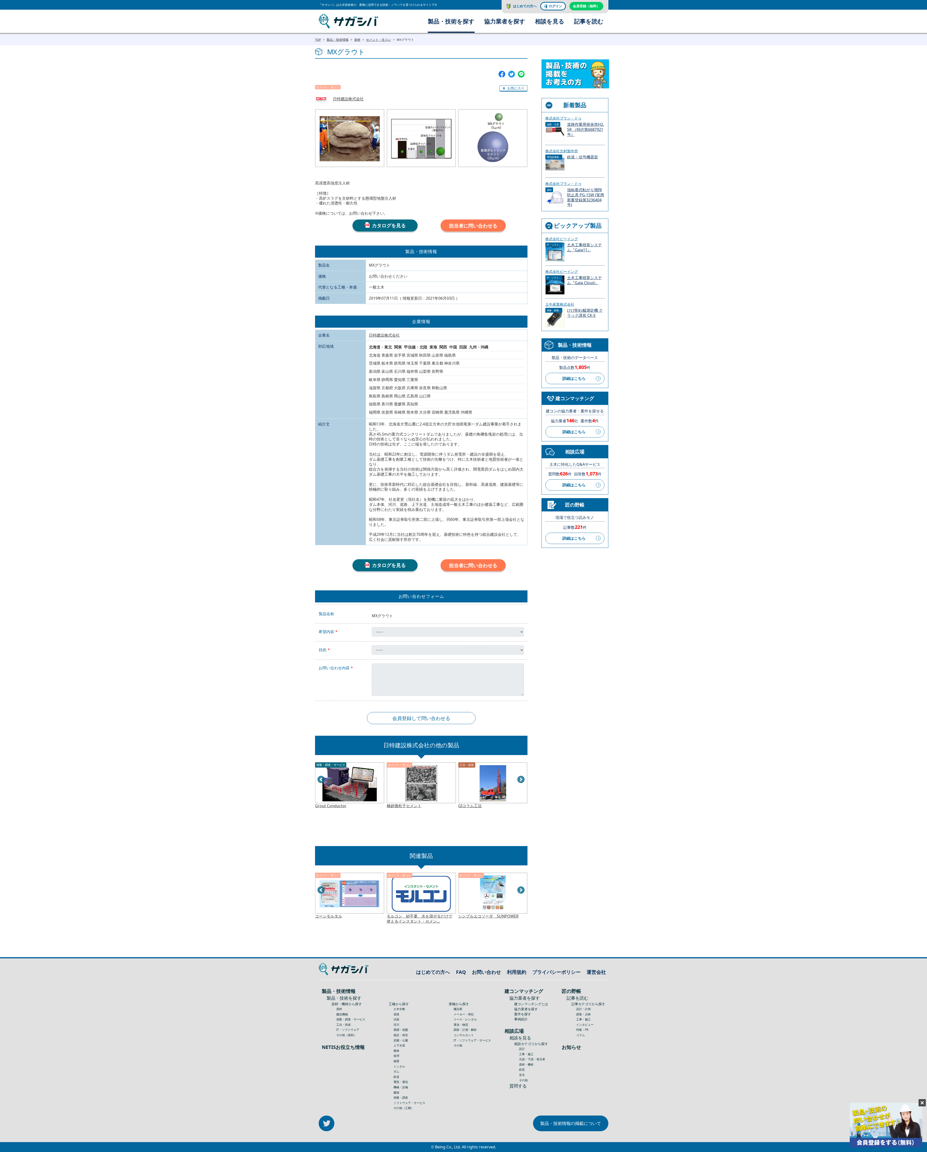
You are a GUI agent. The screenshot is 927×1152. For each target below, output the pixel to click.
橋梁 (396, 1061)
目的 (322, 649)
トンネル (399, 1066)
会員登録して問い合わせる (421, 718)
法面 (396, 1019)
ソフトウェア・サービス (409, 1103)
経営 (522, 1069)
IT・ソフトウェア (347, 1030)
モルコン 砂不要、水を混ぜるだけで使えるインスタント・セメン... (348, 919)
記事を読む (589, 21)
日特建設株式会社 (348, 99)
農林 (396, 1051)
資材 (357, 39)
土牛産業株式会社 (559, 304)
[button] (513, 88)
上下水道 (399, 1045)
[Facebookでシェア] (502, 74)
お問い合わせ (486, 972)
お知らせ (571, 1047)
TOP (318, 39)
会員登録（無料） (586, 6)
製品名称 (326, 613)
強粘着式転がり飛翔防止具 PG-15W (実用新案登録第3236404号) (585, 197)
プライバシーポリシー (556, 972)
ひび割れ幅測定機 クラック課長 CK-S (585, 313)
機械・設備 (400, 1087)
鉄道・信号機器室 (582, 157)
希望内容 (326, 631)
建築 (396, 1092)
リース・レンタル (465, 1019)
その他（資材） (346, 1035)
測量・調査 (400, 1097)
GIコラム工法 (398, 805)
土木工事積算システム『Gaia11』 (584, 247)
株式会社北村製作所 (561, 150)
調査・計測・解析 (465, 1030)
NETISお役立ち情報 (343, 1047)
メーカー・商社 (464, 1014)
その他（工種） (403, 1108)
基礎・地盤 (400, 1030)
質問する (518, 1086)
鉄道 (396, 1077)
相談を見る (549, 21)
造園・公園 (400, 1040)
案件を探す (522, 1014)
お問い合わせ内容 (334, 668)
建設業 (458, 1009)
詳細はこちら (574, 378)
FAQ (461, 972)
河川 (396, 1025)
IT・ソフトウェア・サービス (472, 1040)
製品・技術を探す (451, 21)
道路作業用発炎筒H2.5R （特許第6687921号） (585, 129)
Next (521, 780)
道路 (396, 1014)
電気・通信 (400, 1082)
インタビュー (585, 1025)
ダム (396, 1071)
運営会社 (596, 972)
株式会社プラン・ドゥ (563, 118)
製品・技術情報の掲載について (570, 1123)
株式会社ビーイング (561, 238)
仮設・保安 (400, 1035)
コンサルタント (464, 1035)
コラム (580, 1035)
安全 (522, 1075)
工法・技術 (343, 1025)
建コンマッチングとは (531, 1004)
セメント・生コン (378, 39)
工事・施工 (526, 1054)
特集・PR (582, 1030)
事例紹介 (521, 1019)
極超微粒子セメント (332, 805)
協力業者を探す (504, 21)
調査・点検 (583, 1014)
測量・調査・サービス (350, 1019)
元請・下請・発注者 (532, 1059)
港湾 (396, 1056)
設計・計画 (583, 1009)
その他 (458, 1045)
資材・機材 (526, 1064)
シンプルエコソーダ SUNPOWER (417, 916)
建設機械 (342, 1014)
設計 (522, 1049)
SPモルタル (468, 916)
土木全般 (399, 1009)
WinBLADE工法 (471, 805)
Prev (321, 780)
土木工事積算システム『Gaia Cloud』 (584, 280)
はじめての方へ (525, 6)
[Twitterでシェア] (511, 74)
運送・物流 (461, 1025)
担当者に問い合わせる (473, 225)
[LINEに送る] (521, 74)
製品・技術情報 (338, 39)
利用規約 (516, 972)
